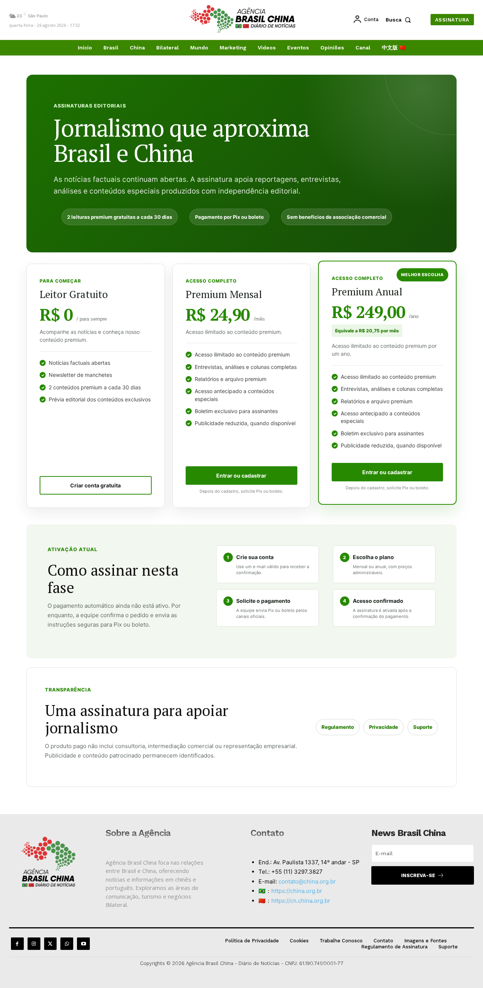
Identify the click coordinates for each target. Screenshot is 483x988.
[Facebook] (17, 943)
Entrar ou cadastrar (241, 475)
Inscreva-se (418, 875)
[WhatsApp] (66, 943)
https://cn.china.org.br (300, 900)
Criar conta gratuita (95, 485)
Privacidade (383, 727)
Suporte (422, 727)
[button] (400, 20)
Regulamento (337, 727)
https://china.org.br (296, 890)
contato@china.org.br (307, 881)
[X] (50, 943)
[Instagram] (34, 943)
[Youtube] (83, 943)
